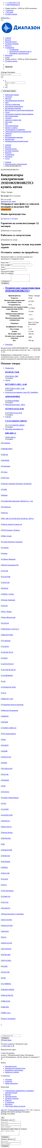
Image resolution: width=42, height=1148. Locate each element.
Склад (7, 112)
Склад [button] (7, 57)
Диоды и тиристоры (12, 104)
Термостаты (9, 368)
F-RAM (8, 417)
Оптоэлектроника (11, 126)
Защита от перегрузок (13, 120)
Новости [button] (8, 46)
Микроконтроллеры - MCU (15, 405)
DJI (6, 124)
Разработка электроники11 (19, 53)
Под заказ (8, 122)
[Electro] (5, 18)
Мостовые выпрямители (14, 429)
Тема (2, 267)
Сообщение (6, 281)
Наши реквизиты (11, 1083)
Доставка (9, 12)
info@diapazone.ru (13, 4)
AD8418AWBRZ (12, 396)
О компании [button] (9, 47)
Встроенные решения (13, 108)
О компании (14, 49)
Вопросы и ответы (12, 1072)
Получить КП (6, 209)
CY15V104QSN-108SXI (16, 421)
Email (3, 269)
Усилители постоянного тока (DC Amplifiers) (21, 392)
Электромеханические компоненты (18, 131)
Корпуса (8, 135)
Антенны (8, 97)
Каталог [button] (8, 40)
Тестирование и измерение (15, 130)
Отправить (5, 283)
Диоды (7, 380)
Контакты (8, 156)
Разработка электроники (14, 1070)
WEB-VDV (4, 1110)
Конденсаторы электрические (16, 164)
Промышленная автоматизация (16, 141)
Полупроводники (11, 116)
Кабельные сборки (12, 95)
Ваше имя (5, 262)
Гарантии (9, 10)
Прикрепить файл (14, 1129)
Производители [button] (11, 42)
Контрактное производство (15, 1068)
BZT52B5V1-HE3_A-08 (16, 384)
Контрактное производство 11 (20, 51)
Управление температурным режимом (19, 114)
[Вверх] (1, 1116)
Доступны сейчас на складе (15, 1106)
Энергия (8, 133)
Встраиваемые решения (14, 137)
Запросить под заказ (8, 201)
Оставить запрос (11, 14)
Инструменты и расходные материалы (19, 110)
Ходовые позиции (12, 151)
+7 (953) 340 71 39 (13, 3)
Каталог (8, 147)
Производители (11, 149)
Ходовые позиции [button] (12, 44)
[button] (5, 80)
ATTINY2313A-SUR (14, 409)
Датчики (8, 118)
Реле (7, 102)
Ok (3, 1118)
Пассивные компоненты (14, 106)
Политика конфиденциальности (16, 1110)
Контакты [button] (8, 55)
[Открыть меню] (10, 18)
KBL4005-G (10, 433)
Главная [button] (8, 38)
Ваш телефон (6, 265)
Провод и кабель (11, 128)
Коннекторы (9, 139)
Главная (8, 145)
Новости (8, 153)
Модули (8, 98)
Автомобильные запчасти (14, 100)
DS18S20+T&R (12, 372)
